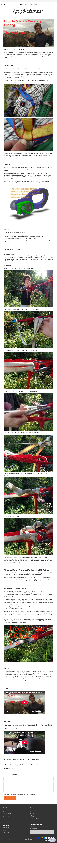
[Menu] (1, 4)
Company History (7, 813)
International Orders (35, 816)
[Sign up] (51, 831)
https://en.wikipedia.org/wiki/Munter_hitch (27, 309)
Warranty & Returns (34, 818)
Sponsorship (33, 813)
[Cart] (55, 4)
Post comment (9, 798)
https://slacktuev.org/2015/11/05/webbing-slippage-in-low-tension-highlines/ (30, 725)
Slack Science (6, 827)
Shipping (32, 815)
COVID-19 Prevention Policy (36, 820)
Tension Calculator (7, 1)
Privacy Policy (6, 832)
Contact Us (23, 1)
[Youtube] (31, 839)
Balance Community (10, 839)
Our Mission (6, 811)
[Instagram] (28, 839)
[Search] (5, 4)
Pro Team (5, 815)
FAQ (31, 810)
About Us (5, 810)
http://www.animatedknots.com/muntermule (26, 432)
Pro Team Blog (6, 816)
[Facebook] (26, 839)
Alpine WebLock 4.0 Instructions (31, 759)
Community (5, 830)
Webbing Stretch (16, 1)
